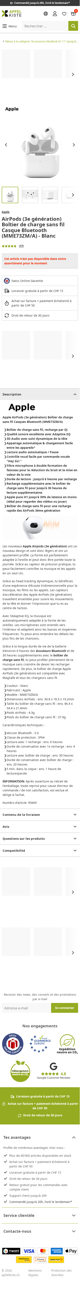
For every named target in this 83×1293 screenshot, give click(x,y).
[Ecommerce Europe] (40, 1044)
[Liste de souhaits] (64, 13)
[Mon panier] (73, 13)
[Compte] (55, 13)
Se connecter (64, 1008)
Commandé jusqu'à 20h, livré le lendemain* (40, 1202)
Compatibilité (14, 850)
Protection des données (61, 1272)
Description (12, 394)
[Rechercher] (73, 26)
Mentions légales (35, 1272)
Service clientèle (18, 1215)
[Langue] (46, 14)
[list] (40, 74)
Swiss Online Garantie (27, 281)
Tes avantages (17, 1137)
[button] (9, 26)
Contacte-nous (17, 1231)
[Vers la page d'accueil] (11, 13)
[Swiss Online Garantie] (12, 1044)
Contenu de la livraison (21, 814)
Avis (6, 826)
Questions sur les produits (24, 838)
